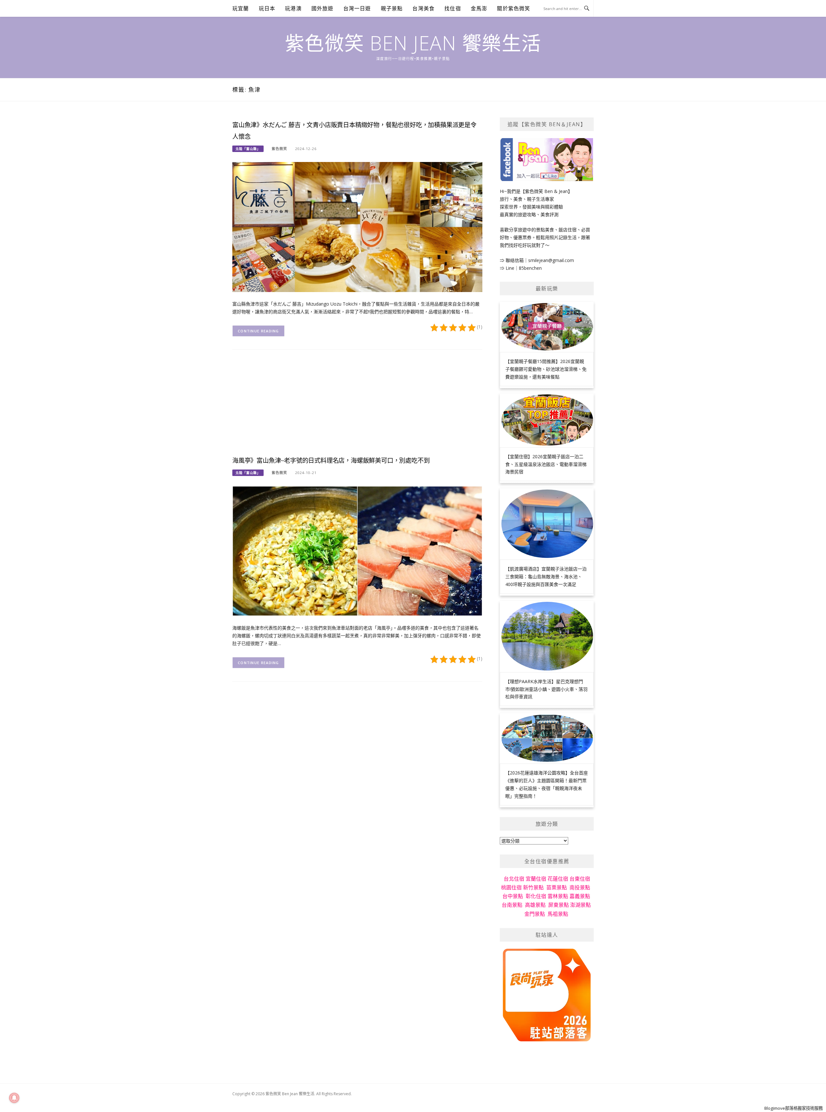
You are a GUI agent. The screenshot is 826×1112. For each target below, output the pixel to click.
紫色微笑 (279, 148)
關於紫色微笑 (513, 8)
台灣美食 (423, 8)
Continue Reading (258, 331)
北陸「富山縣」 (248, 149)
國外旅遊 (322, 8)
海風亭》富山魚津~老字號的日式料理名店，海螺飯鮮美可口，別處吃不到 (330, 460)
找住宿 (452, 8)
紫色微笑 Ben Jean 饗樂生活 (413, 43)
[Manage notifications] (14, 1098)
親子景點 (392, 8)
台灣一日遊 (357, 8)
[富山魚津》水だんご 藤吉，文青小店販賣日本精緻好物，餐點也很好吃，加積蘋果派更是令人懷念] (357, 226)
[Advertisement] (357, 408)
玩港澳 (293, 8)
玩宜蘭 (240, 8)
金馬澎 (479, 8)
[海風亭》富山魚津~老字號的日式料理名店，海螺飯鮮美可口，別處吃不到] (357, 550)
